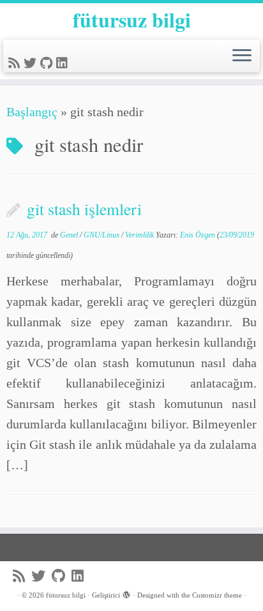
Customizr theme (217, 595)
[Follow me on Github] (48, 63)
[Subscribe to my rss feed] (16, 63)
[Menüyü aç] (242, 56)
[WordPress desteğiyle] (126, 593)
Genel (70, 234)
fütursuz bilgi (132, 19)
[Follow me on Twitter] (32, 63)
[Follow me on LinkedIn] (63, 63)
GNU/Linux (102, 234)
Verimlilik (140, 234)
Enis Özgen (197, 234)
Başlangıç (31, 112)
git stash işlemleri (84, 209)
